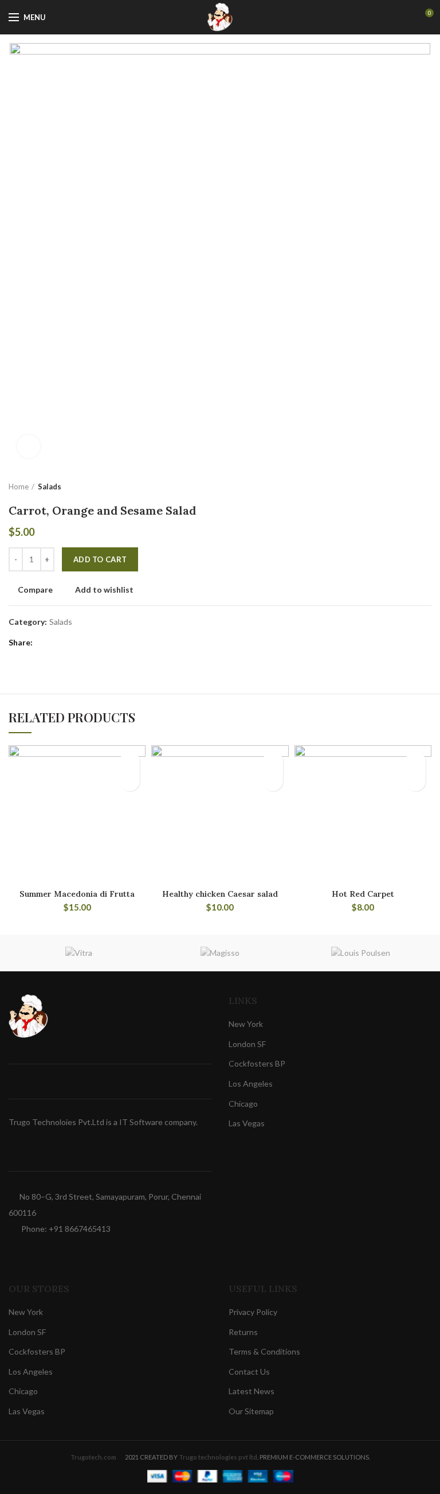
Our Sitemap (251, 1411)
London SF (247, 1044)
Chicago (243, 1103)
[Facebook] (44, 642)
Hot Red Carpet (363, 894)
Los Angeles (251, 1083)
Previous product (402, 486)
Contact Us (249, 1371)
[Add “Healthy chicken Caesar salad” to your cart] (273, 781)
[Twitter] (59, 642)
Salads (49, 486)
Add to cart (100, 559)
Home (19, 486)
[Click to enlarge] (28, 446)
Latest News (251, 1391)
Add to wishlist (104, 590)
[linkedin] (87, 642)
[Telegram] (102, 642)
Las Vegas (247, 1123)
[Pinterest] (73, 642)
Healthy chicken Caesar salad (220, 894)
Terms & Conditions (264, 1351)
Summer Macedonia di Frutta (77, 894)
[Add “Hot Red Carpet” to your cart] (416, 781)
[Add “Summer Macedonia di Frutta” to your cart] (130, 781)
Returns (243, 1332)
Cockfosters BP (257, 1063)
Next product (425, 486)
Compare (35, 590)
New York (246, 1024)
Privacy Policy (253, 1312)
